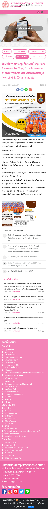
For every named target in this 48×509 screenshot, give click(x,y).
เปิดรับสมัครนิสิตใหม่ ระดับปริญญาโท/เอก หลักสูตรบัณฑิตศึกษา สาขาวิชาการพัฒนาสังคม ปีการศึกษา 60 (25, 238)
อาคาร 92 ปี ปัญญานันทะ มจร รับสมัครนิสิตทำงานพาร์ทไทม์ (23, 297)
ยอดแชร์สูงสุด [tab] (18, 230)
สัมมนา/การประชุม (37, 51)
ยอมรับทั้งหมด (31, 506)
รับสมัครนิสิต (22, 56)
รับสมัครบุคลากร (38, 56)
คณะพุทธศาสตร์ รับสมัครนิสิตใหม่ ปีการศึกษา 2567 (21, 328)
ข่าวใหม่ (6, 51)
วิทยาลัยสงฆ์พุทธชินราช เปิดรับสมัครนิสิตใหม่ (22, 257)
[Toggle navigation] (4, 12)
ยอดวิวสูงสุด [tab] (7, 230)
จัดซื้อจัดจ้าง (8, 56)
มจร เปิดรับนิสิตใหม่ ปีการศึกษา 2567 (20, 271)
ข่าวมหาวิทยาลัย (20, 51)
